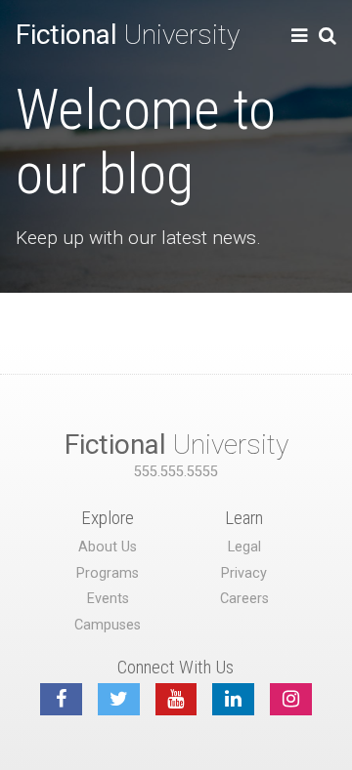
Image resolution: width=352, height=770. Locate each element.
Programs (107, 573)
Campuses (107, 625)
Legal (244, 547)
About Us (107, 547)
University (128, 35)
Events (108, 598)
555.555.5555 (176, 472)
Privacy (244, 573)
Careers (244, 598)
